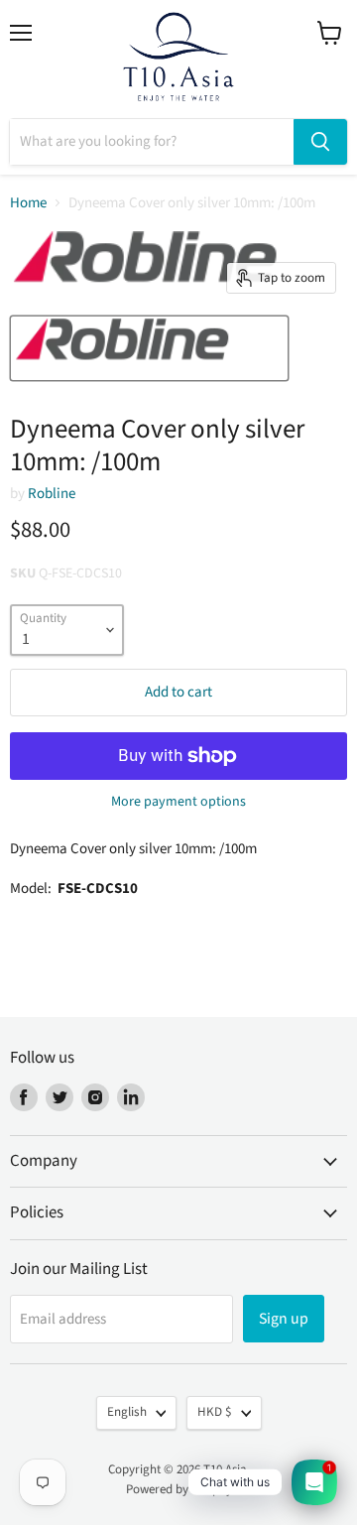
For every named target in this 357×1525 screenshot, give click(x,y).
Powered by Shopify (179, 1489)
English (127, 1412)
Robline (51, 493)
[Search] (320, 142)
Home (28, 202)
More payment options (178, 802)
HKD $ (214, 1412)
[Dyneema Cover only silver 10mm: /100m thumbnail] (149, 348)
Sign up (283, 1319)
